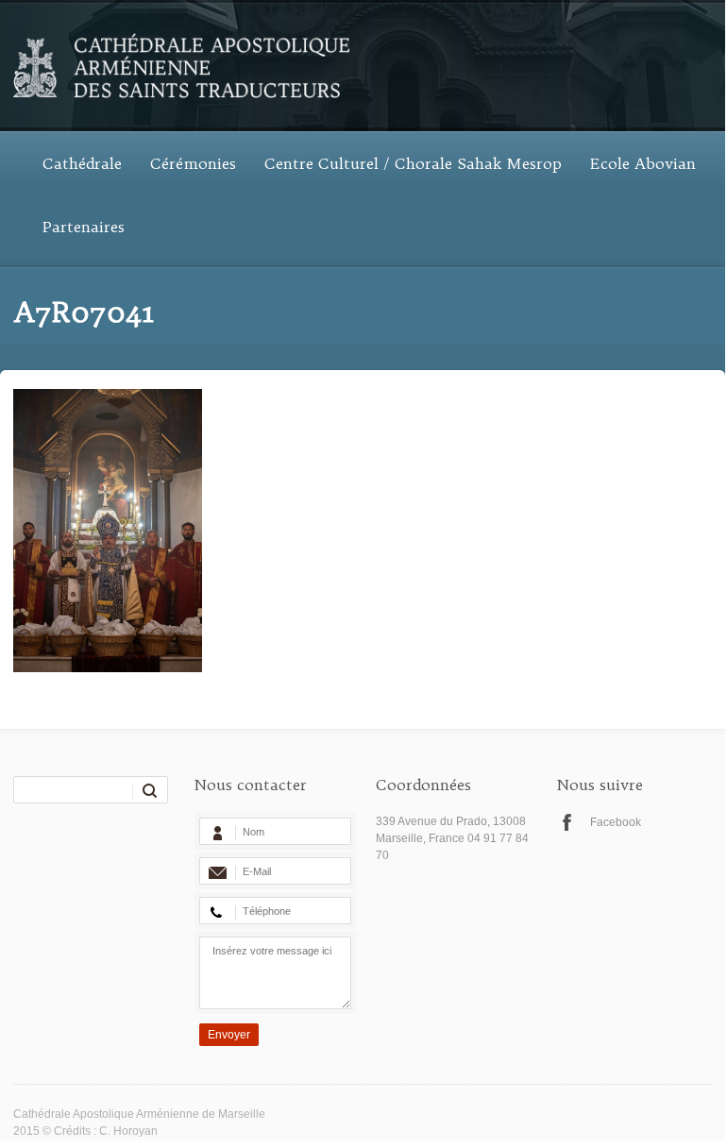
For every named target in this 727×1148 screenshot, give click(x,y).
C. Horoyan (128, 1131)
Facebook (615, 822)
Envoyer (229, 1034)
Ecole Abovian (643, 163)
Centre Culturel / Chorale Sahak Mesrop (413, 163)
